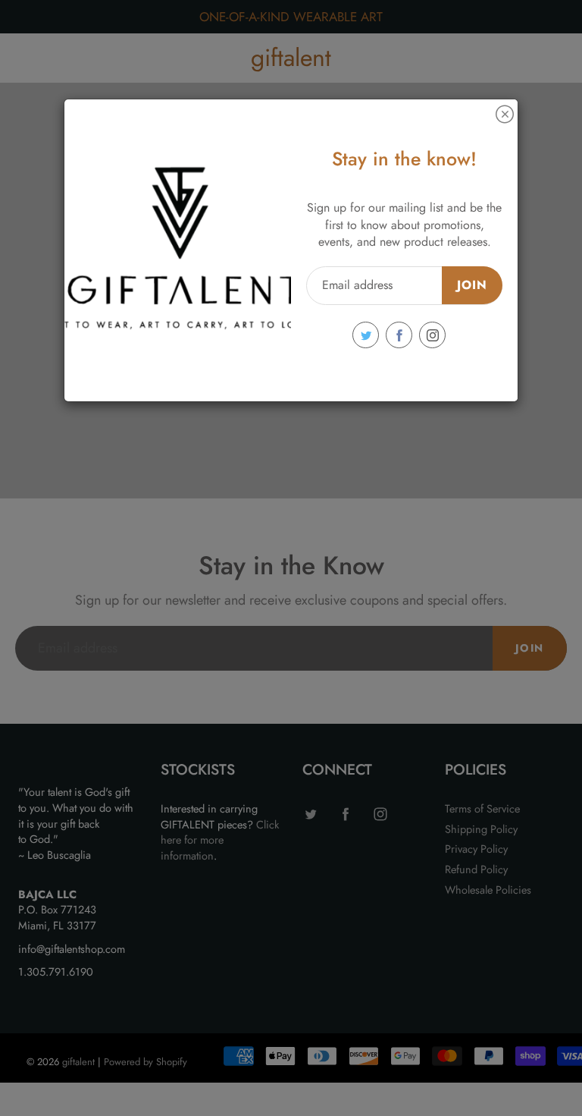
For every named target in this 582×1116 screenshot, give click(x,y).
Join (472, 285)
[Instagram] (432, 335)
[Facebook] (399, 335)
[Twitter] (365, 335)
